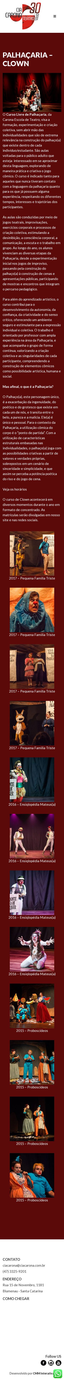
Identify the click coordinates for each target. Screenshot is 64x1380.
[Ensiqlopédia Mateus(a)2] (32, 892)
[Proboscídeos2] (32, 1118)
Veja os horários (15, 489)
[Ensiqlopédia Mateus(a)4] (32, 836)
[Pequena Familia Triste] (32, 609)
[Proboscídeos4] (32, 1005)
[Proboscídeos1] (32, 1175)
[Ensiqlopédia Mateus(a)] (32, 949)
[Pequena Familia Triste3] (32, 553)
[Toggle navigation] (54, 16)
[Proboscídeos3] (32, 1062)
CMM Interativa (43, 1373)
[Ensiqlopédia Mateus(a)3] (32, 779)
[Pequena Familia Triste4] (32, 723)
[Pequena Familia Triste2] (32, 666)
